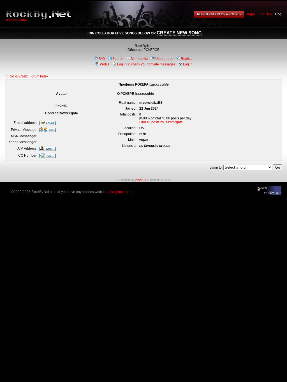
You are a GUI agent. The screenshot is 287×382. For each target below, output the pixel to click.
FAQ (101, 59)
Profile (105, 64)
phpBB (140, 180)
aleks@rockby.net (120, 192)
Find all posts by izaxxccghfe (161, 122)
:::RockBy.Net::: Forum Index (27, 76)
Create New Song (179, 32)
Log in (188, 64)
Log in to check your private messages (146, 64)
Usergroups (164, 59)
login (251, 14)
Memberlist (139, 59)
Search (117, 59)
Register (187, 59)
